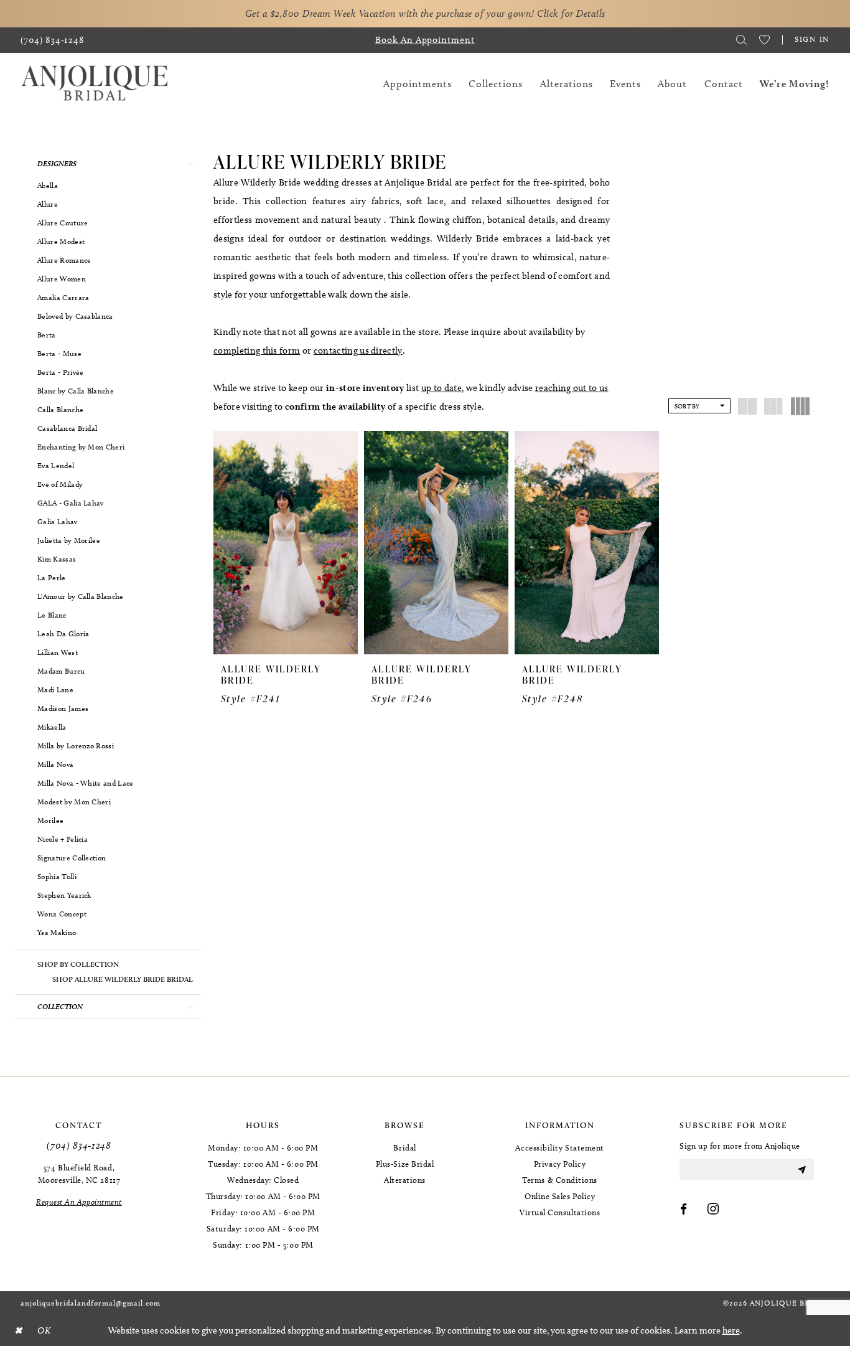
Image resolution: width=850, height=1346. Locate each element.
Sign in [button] (812, 39)
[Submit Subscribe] (801, 1169)
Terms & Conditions (559, 1180)
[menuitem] (52, 40)
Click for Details (571, 13)
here (731, 1330)
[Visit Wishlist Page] (764, 39)
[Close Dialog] (18, 1331)
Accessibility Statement (559, 1147)
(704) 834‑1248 (79, 1145)
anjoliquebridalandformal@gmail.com (91, 1302)
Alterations (405, 1180)
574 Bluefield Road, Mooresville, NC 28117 (79, 1173)
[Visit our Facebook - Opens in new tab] (684, 1209)
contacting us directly (358, 350)
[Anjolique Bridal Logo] (95, 84)
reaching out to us (572, 387)
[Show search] (741, 39)
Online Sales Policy (560, 1196)
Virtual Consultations (560, 1212)
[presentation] (285, 542)
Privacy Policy (560, 1164)
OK (43, 1330)
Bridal (404, 1147)
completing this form (256, 350)
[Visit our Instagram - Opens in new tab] (713, 1209)
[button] (108, 164)
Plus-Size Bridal (405, 1164)
